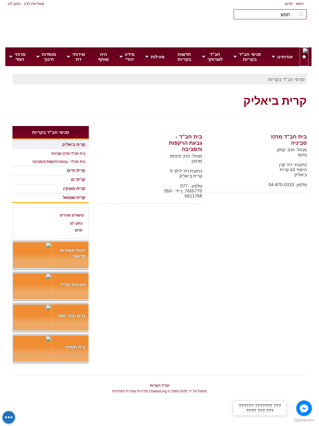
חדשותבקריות (184, 57)
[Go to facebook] (304, 408)
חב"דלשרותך (215, 57)
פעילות (157, 56)
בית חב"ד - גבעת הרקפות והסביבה (185, 143)
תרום (289, 4)
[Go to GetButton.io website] (304, 420)
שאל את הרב (34, 4)
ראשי (300, 4)
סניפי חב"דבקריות (250, 57)
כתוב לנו (14, 4)
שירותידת (78, 57)
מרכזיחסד (20, 57)
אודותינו (285, 56)
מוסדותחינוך (49, 57)
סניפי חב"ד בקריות (286, 79)
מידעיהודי (130, 57)
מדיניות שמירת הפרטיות (130, 391)
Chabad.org (158, 391)
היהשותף (103, 57)
